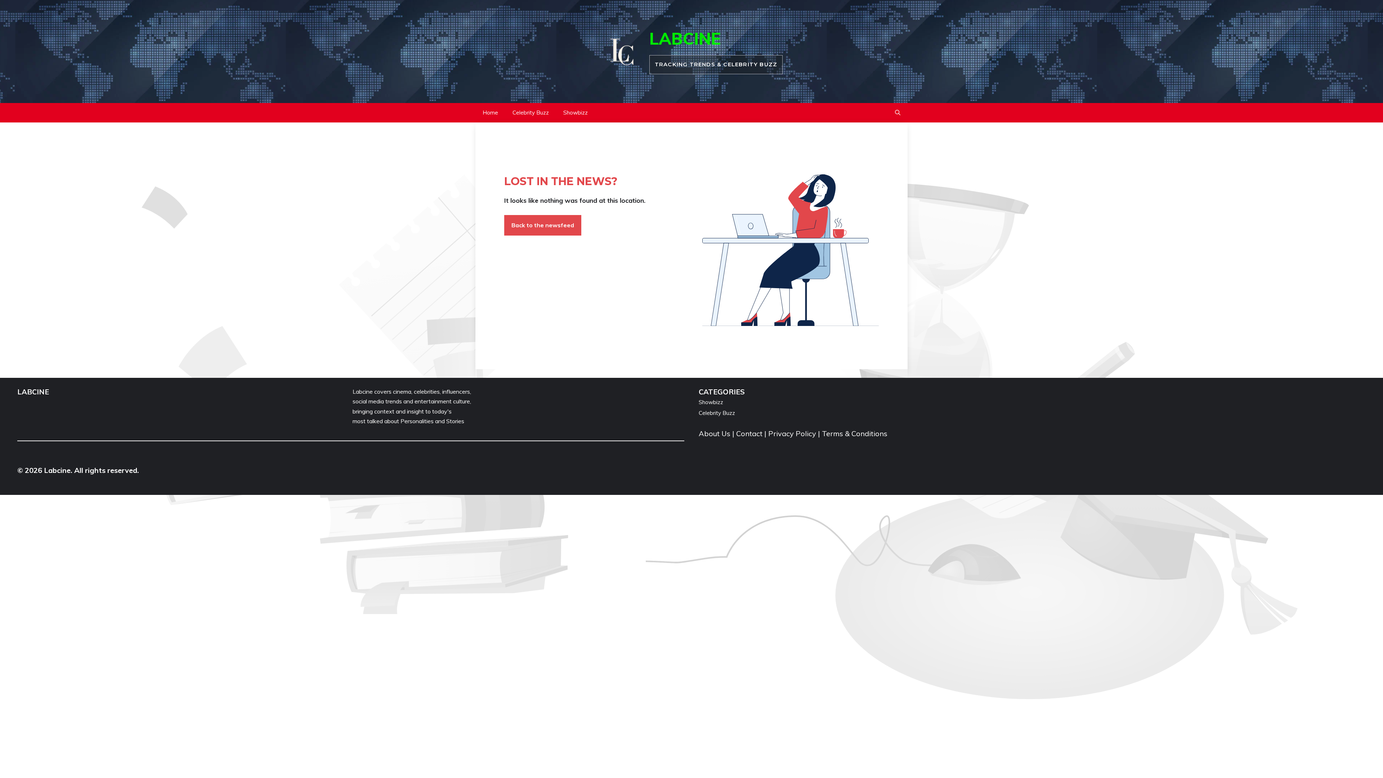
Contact (749, 433)
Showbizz (575, 112)
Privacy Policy (792, 433)
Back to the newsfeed (542, 225)
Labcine (685, 38)
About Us (715, 433)
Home (490, 112)
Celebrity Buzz (531, 112)
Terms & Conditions (854, 433)
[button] (898, 112)
